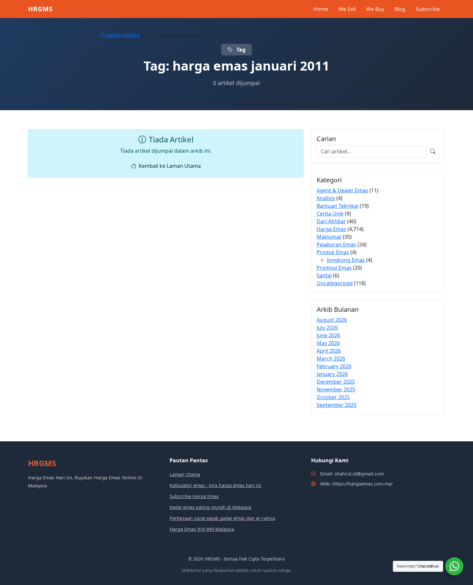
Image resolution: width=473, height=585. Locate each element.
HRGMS (40, 9)
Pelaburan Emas (336, 244)
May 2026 (328, 343)
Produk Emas (333, 252)
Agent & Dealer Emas (342, 190)
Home (320, 9)
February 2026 (334, 366)
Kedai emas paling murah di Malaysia (210, 507)
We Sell (347, 9)
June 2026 (328, 335)
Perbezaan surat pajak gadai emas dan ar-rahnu (222, 518)
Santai (324, 275)
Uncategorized (335, 283)
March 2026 (331, 358)
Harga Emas (331, 229)
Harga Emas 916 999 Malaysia (202, 529)
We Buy (375, 9)
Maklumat (329, 236)
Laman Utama (121, 34)
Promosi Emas (334, 267)
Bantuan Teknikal (337, 205)
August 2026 (332, 319)
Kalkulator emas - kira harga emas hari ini (215, 485)
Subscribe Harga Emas (194, 496)
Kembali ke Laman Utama (170, 165)
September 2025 (337, 404)
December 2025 (336, 381)
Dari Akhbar (331, 221)
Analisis (326, 198)
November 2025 (336, 389)
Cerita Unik (330, 213)
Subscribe (428, 9)
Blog (399, 9)
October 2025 (333, 397)
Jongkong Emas (346, 260)
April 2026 (329, 350)
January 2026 (332, 374)
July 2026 (327, 327)
